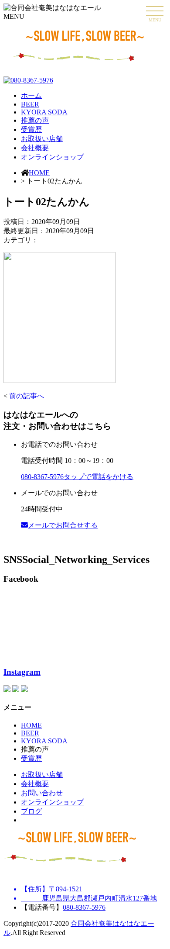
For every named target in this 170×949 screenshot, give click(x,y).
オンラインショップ (52, 157)
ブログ (31, 811)
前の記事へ (26, 396)
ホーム (31, 95)
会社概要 (35, 148)
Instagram (22, 671)
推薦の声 (35, 120)
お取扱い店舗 (42, 138)
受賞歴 (31, 129)
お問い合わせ (42, 793)
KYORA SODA (44, 112)
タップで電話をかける (77, 476)
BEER (30, 104)
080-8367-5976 (84, 907)
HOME (39, 172)
